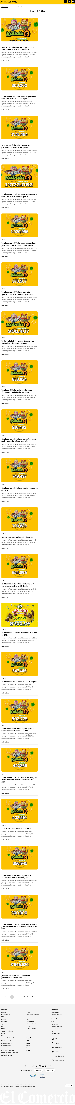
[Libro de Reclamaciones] (42, 1075)
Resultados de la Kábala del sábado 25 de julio (19, 681)
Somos (3, 1028)
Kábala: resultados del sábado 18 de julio (16, 828)
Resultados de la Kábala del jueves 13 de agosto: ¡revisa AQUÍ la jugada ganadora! (17, 293)
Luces (29, 1017)
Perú (28, 1012)
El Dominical (30, 1021)
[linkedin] (46, 1066)
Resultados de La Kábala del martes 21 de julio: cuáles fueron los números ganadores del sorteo (19, 779)
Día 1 (52, 1031)
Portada (3, 1012)
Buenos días (54, 1024)
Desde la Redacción (56, 1026)
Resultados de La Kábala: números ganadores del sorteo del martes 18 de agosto (19, 195)
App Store (38, 1070)
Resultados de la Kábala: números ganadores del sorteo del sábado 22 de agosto (18, 97)
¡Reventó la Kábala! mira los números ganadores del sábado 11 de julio (15, 976)
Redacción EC (5, 61)
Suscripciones (55, 1012)
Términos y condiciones (8, 1041)
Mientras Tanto (55, 1033)
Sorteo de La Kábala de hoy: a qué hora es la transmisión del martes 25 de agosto (18, 48)
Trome (28, 1048)
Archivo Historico (32, 1024)
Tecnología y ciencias (33, 1014)
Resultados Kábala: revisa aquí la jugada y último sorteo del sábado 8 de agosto (17, 391)
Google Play (49, 1070)
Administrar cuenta (56, 1014)
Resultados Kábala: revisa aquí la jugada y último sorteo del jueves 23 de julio (17, 729)
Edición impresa (31, 1028)
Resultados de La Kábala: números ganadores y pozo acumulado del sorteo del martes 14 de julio (19, 926)
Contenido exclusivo (7, 1031)
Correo (28, 1045)
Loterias (3, 44)
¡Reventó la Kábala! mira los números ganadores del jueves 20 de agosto (15, 146)
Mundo (3, 1033)
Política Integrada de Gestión (9, 1052)
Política (3, 1019)
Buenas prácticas (6, 1045)
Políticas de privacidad (7, 1050)
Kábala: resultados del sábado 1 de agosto (17, 536)
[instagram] (40, 1066)
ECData (3, 1017)
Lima (2, 1036)
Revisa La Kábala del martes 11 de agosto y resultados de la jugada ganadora (17, 342)
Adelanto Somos (56, 1029)
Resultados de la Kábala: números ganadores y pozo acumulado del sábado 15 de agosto (19, 244)
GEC (27, 1041)
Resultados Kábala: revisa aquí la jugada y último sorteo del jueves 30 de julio (17, 584)
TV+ (28, 1019)
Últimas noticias (5, 1014)
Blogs (28, 1026)
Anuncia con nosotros (7, 1048)
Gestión (28, 1043)
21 (24, 997)
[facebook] (33, 1066)
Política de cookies (6, 1055)
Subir (68, 1086)
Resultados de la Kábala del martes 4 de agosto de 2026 (19, 489)
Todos (53, 1022)
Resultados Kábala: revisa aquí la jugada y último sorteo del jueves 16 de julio (17, 876)
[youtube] (43, 1066)
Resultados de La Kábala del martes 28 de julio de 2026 (19, 633)
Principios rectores (6, 1043)
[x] (36, 1066)
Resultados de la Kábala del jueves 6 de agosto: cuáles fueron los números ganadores (19, 440)
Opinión (3, 1024)
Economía (4, 1021)
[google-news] (49, 1066)
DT (2, 1026)
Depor (28, 1050)
